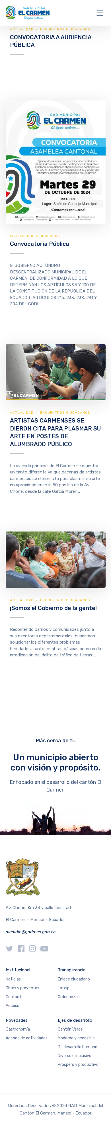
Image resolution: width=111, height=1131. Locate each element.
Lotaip (63, 988)
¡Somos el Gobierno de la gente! (53, 608)
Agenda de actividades (27, 1038)
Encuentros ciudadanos (65, 29)
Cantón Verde (70, 1029)
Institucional (18, 970)
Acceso (12, 1005)
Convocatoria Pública (39, 243)
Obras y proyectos (22, 988)
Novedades (17, 1020)
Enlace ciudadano (74, 979)
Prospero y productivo (78, 1064)
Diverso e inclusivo (74, 1055)
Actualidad (22, 29)
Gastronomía (18, 1029)
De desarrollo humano (77, 1047)
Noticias (13, 979)
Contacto (15, 996)
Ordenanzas (69, 996)
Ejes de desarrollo (75, 1020)
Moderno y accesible (76, 1038)
